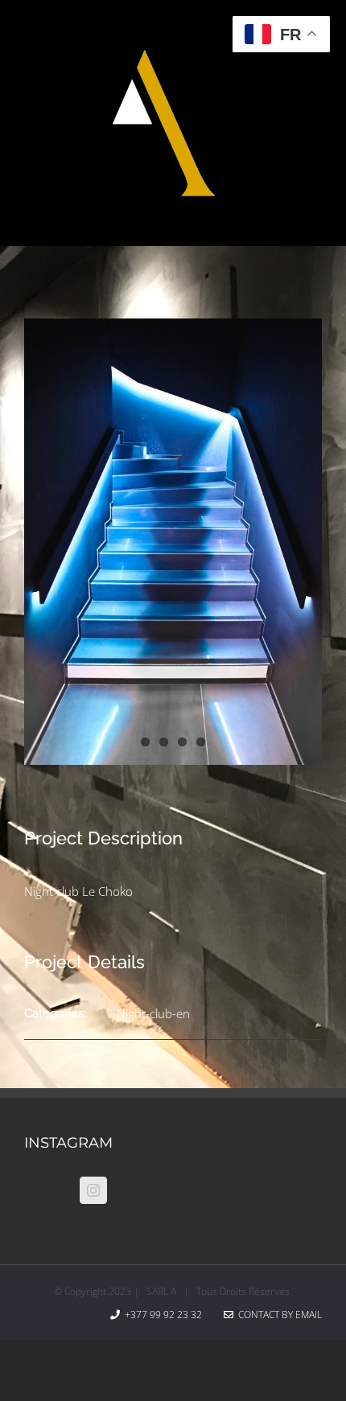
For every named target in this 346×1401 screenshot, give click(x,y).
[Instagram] (93, 1190)
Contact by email (277, 1314)
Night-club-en (153, 1013)
